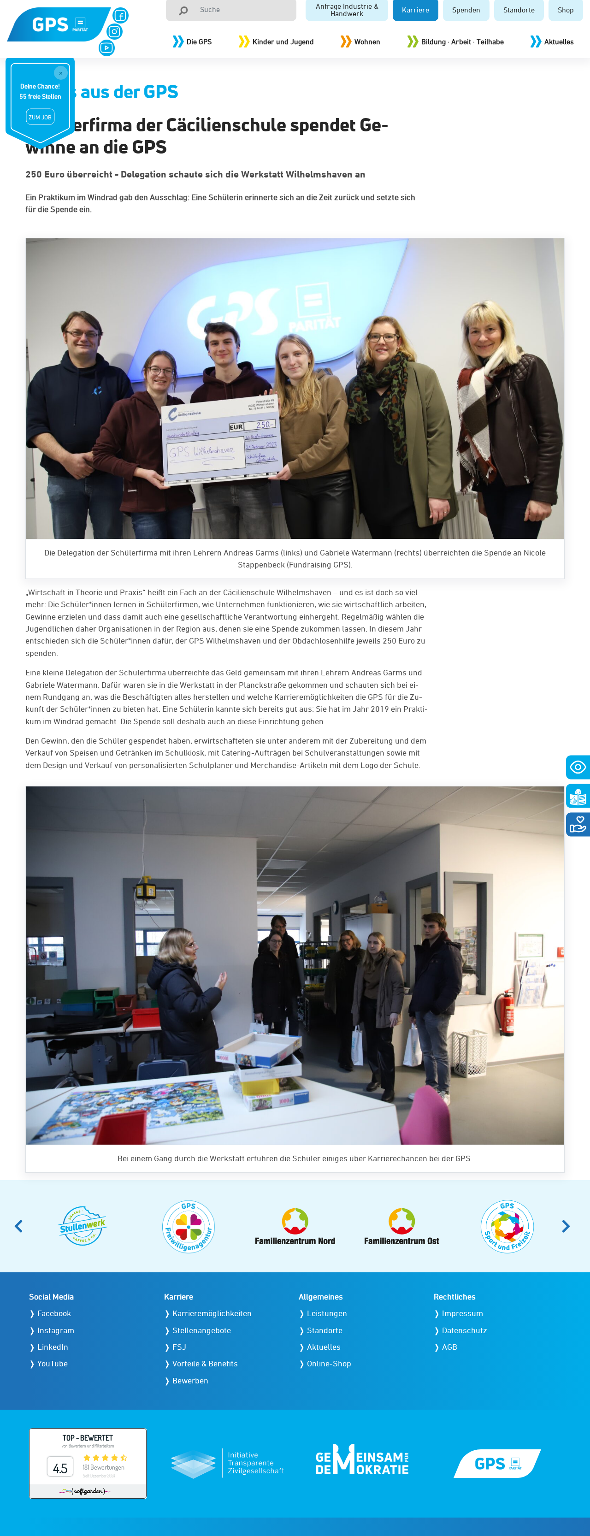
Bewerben (190, 1380)
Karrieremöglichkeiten (212, 1313)
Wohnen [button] (367, 41)
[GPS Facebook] (120, 15)
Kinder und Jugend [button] (283, 41)
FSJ (179, 1347)
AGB (449, 1347)
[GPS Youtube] (107, 48)
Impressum (462, 1313)
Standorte (324, 1330)
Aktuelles (559, 41)
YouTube (52, 1363)
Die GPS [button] (199, 41)
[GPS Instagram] (114, 32)
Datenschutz (464, 1330)
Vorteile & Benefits (205, 1363)
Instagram (55, 1330)
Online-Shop (329, 1363)
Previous (21, 1226)
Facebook (54, 1313)
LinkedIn (52, 1347)
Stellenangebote (201, 1330)
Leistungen (327, 1313)
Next (568, 1226)
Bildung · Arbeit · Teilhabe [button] (462, 41)
